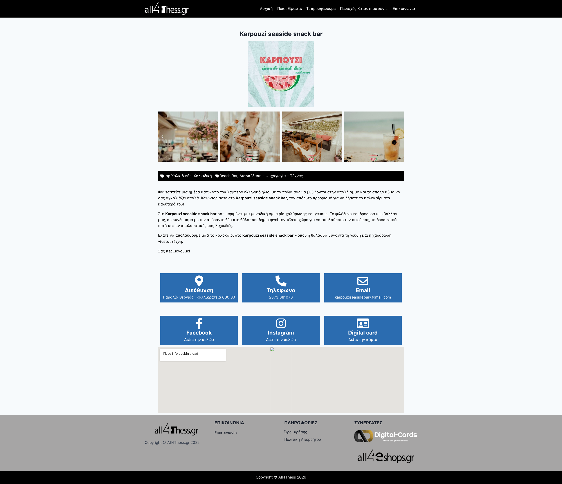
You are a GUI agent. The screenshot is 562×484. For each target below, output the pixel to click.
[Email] (362, 280)
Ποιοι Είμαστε (289, 8)
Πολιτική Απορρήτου (302, 439)
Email (363, 290)
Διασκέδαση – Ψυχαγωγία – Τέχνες (271, 176)
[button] (162, 137)
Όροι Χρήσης (295, 432)
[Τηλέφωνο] (281, 280)
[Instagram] (281, 323)
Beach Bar (228, 176)
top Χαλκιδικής (177, 176)
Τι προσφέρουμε (321, 8)
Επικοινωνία (404, 8)
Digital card (363, 332)
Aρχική (266, 8)
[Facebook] (199, 323)
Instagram (281, 332)
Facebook (199, 332)
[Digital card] (362, 323)
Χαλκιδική (203, 176)
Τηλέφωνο (281, 290)
